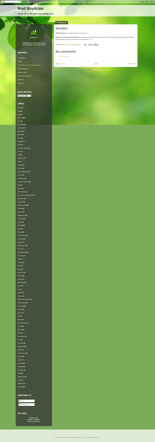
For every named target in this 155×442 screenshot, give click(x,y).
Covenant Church (23, 182)
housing (20, 239)
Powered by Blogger (33, 421)
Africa (19, 108)
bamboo (20, 128)
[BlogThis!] (91, 45)
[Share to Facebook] (95, 45)
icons (19, 249)
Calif (19, 155)
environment (22, 205)
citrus (19, 175)
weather (20, 383)
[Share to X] (93, 45)
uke (19, 373)
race (19, 339)
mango (20, 296)
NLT (19, 316)
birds (19, 138)
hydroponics (22, 245)
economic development (25, 195)
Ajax (19, 114)
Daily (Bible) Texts (23, 69)
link (88, 33)
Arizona (20, 118)
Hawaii (20, 232)
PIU (19, 333)
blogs (19, 145)
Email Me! (21, 83)
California (20, 158)
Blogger (20, 141)
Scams (20, 350)
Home (96, 64)
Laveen (20, 279)
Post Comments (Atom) (99, 70)
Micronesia (21, 303)
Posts (22, 401)
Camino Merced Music (25, 76)
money (20, 309)
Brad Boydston (30, 8)
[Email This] (89, 45)
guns (19, 229)
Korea (19, 276)
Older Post (132, 64)
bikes (19, 134)
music (19, 313)
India (19, 259)
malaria (20, 292)
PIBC (19, 326)
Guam (19, 225)
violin (19, 380)
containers (21, 178)
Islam (19, 265)
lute (19, 289)
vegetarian (21, 376)
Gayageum (21, 215)
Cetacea (20, 165)
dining (19, 188)
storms (20, 363)
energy (20, 202)
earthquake (21, 192)
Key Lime (20, 272)
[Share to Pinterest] (97, 45)
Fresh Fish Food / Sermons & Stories (29, 65)
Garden (20, 212)
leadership (21, 282)
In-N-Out (20, 255)
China (19, 168)
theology (20, 370)
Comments (24, 404)
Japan (19, 269)
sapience (20, 346)
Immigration (21, 252)
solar (19, 360)
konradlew (83, 437)
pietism (20, 329)
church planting (22, 171)
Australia (20, 124)
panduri (20, 319)
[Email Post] (84, 44)
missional (21, 306)
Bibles (19, 131)
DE (18, 185)
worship (20, 387)
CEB (19, 161)
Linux (19, 286)
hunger (20, 242)
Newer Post (60, 64)
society (20, 356)
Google (20, 218)
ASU (19, 121)
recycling (20, 343)
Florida (20, 208)
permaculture (22, 323)
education (21, 198)
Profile (20, 61)
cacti (19, 151)
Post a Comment (63, 56)
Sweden (20, 366)
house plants (22, 235)
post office (21, 336)
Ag (18, 111)
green (19, 222)
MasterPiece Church (24, 299)
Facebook (21, 79)
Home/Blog (21, 58)
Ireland (20, 262)
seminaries (21, 353)
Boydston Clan (22, 72)
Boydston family (23, 148)
